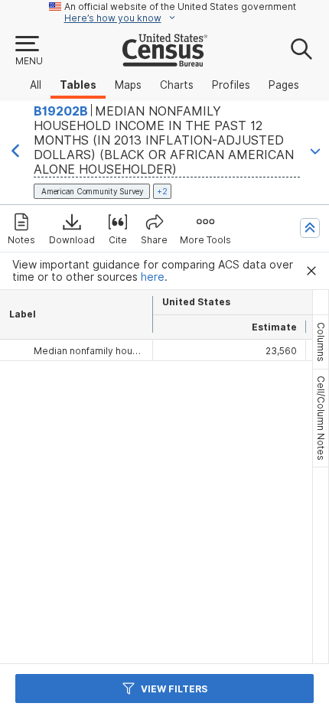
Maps (128, 85)
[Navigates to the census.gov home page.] (164, 60)
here (152, 277)
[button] (28, 51)
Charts (177, 85)
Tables (78, 85)
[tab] (320, 342)
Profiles (231, 85)
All (35, 85)
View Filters (174, 689)
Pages (284, 85)
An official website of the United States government (180, 6)
